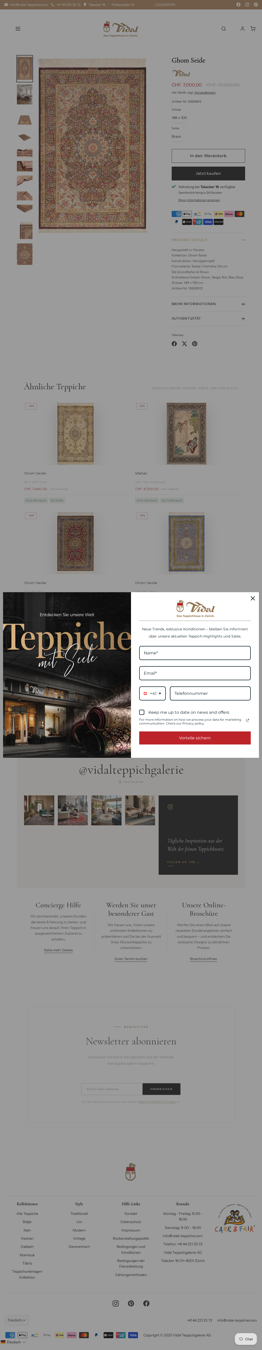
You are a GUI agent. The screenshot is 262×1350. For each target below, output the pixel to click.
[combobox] (152, 693)
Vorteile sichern (195, 738)
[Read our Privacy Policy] (248, 720)
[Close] (253, 598)
